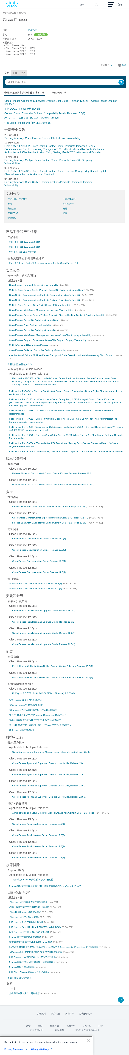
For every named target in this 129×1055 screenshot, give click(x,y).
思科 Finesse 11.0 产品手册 (22, 252)
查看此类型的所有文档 (19, 364)
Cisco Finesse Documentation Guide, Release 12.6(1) (39, 561)
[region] (46, 1045)
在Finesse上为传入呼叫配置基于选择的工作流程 (31, 118)
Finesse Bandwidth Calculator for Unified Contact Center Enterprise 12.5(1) (50, 522)
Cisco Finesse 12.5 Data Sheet (24, 242)
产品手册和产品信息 (17, 199)
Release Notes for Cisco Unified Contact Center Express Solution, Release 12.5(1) (53, 484)
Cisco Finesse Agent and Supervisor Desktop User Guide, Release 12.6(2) (49, 774)
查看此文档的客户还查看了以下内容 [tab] (24, 92)
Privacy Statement (14, 1049)
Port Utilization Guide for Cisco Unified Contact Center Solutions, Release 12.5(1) (52, 677)
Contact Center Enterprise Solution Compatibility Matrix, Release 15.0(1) (44, 113)
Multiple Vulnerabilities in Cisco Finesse (29, 345)
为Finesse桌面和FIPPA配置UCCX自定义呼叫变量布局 (36, 952)
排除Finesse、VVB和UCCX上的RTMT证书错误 (32, 957)
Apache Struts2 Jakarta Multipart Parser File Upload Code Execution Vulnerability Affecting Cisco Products (62, 355)
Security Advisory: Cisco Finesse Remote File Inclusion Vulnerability (42, 138)
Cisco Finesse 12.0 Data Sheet (24, 247)
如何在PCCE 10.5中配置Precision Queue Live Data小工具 (38, 715)
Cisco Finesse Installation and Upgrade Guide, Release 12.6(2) (43, 622)
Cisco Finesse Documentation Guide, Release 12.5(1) (39, 572)
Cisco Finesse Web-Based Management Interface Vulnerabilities (41, 310)
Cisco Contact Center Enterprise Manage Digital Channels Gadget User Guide (51, 752)
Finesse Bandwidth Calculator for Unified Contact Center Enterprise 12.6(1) (50, 506)
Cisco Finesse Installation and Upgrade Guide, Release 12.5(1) (43, 644)
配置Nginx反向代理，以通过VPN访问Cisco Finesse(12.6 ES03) (43, 693)
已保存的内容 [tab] (59, 92)
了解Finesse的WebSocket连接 (24, 917)
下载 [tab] (14, 72)
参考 (10, 204)
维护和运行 (68, 204)
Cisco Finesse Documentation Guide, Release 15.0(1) (39, 538)
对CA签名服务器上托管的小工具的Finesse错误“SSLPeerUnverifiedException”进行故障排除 (54, 947)
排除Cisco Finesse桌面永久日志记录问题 (27, 123)
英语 (124, 65)
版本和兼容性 (69, 199)
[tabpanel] (64, 111)
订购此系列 (40, 34)
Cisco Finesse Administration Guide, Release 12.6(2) (38, 835)
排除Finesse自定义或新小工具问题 (26, 922)
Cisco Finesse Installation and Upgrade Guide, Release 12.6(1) (43, 633)
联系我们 (105, 65)
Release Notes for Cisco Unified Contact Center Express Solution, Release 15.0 (51, 473)
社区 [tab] (22, 72)
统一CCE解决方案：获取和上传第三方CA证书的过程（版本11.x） (41, 725)
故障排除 (12, 218)
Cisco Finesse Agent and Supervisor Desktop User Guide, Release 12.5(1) (49, 797)
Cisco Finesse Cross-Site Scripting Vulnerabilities (33, 320)
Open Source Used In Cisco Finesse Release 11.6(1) (35, 583)
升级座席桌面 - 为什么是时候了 (24, 993)
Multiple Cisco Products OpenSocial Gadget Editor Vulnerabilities (41, 305)
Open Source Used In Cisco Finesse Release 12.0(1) (36, 588)
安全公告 (12, 208)
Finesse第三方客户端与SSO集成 (25, 937)
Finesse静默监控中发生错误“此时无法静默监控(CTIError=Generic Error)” (45, 886)
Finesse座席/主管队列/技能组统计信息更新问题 (32, 962)
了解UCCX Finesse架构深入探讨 (23, 108)
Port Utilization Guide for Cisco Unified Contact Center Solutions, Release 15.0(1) (52, 666)
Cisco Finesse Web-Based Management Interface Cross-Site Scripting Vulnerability (50, 335)
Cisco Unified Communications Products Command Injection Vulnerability (45, 295)
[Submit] (121, 82)
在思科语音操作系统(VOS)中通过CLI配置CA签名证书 (35, 720)
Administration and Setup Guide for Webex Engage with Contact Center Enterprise (53, 813)
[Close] (88, 1040)
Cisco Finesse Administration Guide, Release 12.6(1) (38, 846)
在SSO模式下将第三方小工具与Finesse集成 (31, 942)
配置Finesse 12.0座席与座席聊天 (25, 700)
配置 (65, 213)
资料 (65, 208)
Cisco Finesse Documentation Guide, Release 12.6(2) (39, 550)
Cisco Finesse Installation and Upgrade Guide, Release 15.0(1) (43, 610)
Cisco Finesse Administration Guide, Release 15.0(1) (38, 824)
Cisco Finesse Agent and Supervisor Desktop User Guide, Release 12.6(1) (49, 785)
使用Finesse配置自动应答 (22, 730)
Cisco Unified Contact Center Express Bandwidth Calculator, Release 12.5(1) (50, 517)
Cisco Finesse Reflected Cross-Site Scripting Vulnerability (38, 350)
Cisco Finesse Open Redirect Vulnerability (30, 325)
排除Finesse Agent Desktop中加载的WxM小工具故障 (35, 927)
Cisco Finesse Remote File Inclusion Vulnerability (34, 285)
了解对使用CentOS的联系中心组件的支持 (32, 879)
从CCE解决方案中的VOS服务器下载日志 (29, 907)
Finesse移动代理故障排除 (22, 967)
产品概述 (32, 30)
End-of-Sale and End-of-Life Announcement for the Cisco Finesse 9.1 (43, 263)
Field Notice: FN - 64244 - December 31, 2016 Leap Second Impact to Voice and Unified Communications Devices (66, 451)
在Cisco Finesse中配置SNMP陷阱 (26, 705)
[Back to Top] (121, 1000)
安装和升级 (13, 213)
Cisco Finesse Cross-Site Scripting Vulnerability (33, 330)
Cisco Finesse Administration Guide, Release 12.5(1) (38, 857)
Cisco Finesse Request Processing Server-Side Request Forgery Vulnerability (48, 340)
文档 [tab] (6, 72)
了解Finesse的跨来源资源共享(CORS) (28, 902)
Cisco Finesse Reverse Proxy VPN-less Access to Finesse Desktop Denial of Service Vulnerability (57, 315)
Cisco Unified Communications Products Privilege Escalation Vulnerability (45, 300)
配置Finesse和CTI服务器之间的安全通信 (29, 932)
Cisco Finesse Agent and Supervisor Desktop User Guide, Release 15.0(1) (49, 763)
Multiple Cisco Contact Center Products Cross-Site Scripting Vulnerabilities (46, 290)
